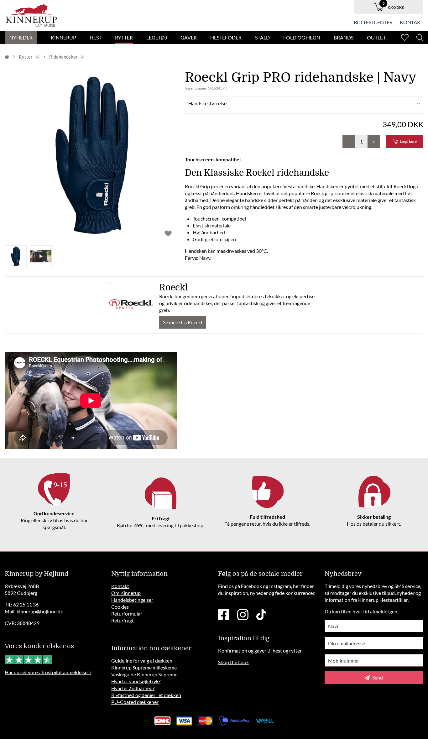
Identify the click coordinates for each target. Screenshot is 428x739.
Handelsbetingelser (132, 600)
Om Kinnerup (126, 593)
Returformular (126, 614)
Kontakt (411, 22)
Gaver (188, 37)
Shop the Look (233, 662)
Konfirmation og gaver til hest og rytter (260, 650)
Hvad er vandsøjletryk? (135, 681)
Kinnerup (63, 37)
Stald (262, 37)
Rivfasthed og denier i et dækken (146, 695)
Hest (96, 37)
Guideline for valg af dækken (141, 661)
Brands (343, 37)
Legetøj (156, 37)
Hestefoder (226, 37)
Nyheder (21, 37)
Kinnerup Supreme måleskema (144, 667)
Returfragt (122, 620)
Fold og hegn (301, 37)
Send (377, 677)
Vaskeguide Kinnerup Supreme (144, 674)
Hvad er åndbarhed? (132, 688)
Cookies (120, 607)
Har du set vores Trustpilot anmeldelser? (48, 672)
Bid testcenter (373, 22)
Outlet (376, 37)
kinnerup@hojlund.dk (40, 611)
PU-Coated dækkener (135, 702)
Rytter (124, 37)
